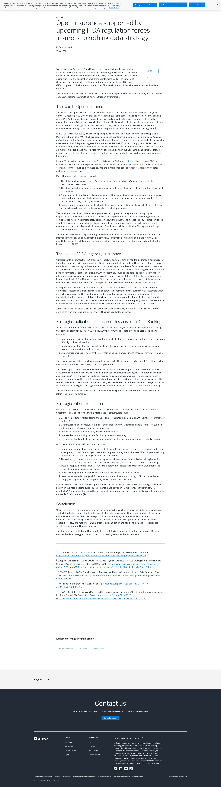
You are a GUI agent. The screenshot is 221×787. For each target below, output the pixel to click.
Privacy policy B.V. (67, 776)
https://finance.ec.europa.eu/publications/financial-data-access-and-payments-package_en (101, 555)
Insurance (92, 746)
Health (91, 742)
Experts (67, 755)
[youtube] (126, 768)
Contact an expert (110, 718)
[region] (110, 5)
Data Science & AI (95, 755)
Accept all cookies (197, 5)
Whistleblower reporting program (122, 776)
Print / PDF (149, 71)
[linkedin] (120, 768)
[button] (115, 768)
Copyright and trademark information (43, 776)
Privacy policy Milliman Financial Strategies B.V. (84, 776)
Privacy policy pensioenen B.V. (105, 776)
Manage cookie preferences (145, 5)
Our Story (68, 742)
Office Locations (70, 750)
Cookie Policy (114, 8)
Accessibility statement (137, 776)
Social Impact (70, 746)
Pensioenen (93, 750)
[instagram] (131, 768)
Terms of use (57, 776)
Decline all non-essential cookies (173, 5)
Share (147, 77)
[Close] (217, 4)
